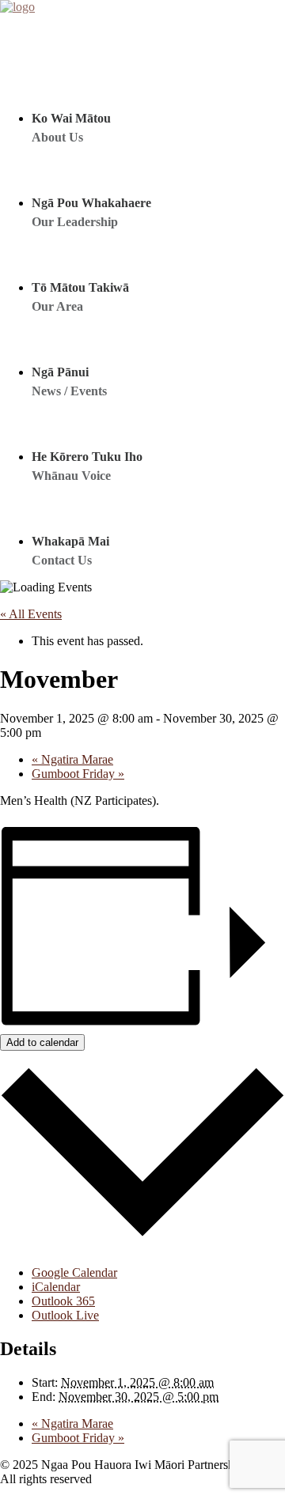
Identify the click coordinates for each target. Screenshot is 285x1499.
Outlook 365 (63, 1301)
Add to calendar (42, 1042)
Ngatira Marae (72, 759)
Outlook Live (65, 1315)
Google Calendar (74, 1272)
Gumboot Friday (78, 773)
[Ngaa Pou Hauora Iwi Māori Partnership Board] (142, 23)
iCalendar (56, 1286)
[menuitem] (140, 102)
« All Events (31, 614)
